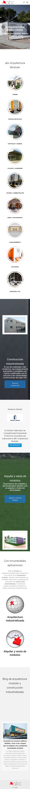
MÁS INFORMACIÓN (15, 445)
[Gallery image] (15, 325)
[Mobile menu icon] (27, 2)
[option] (15, 418)
